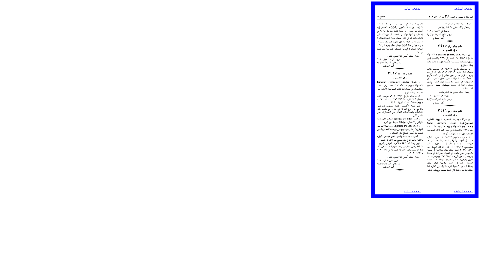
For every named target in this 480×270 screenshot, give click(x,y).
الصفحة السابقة (463, 8)
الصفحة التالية (412, 8)
